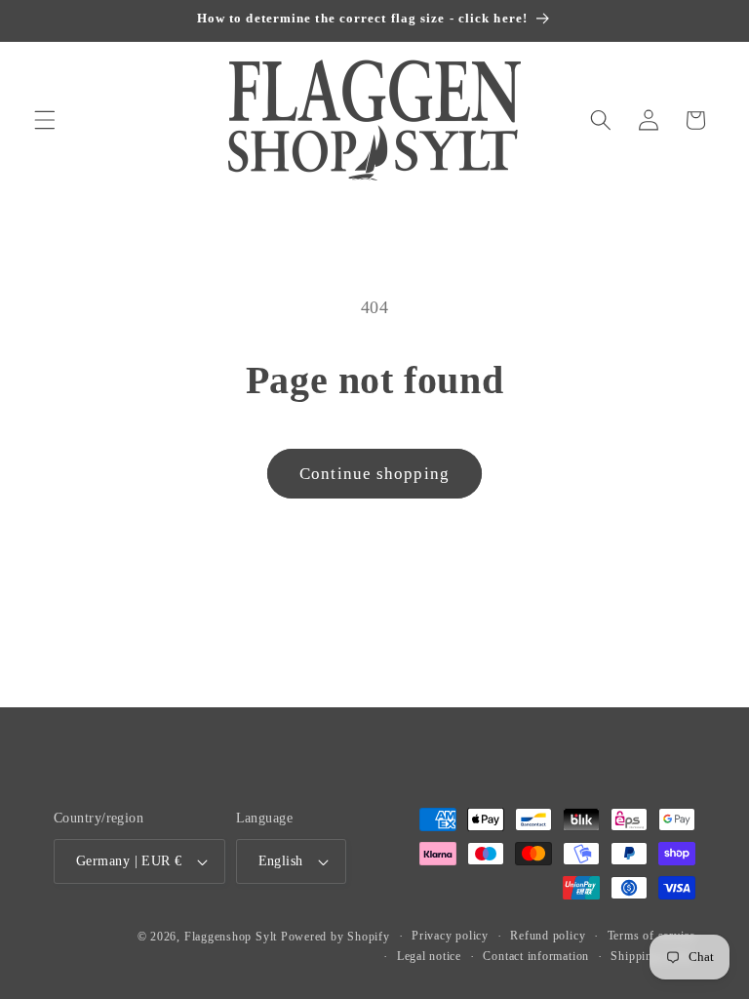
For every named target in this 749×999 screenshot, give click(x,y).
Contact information (536, 956)
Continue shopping (374, 473)
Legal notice (429, 956)
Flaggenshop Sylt (230, 936)
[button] (44, 120)
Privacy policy (450, 935)
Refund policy (547, 935)
